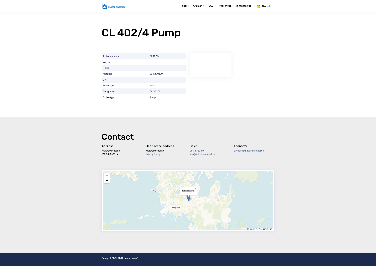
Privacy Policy (153, 154)
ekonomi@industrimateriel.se (249, 150)
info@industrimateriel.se (202, 154)
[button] (188, 198)
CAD (210, 5)
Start (185, 5)
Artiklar (197, 5)
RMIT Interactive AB (128, 258)
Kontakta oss (243, 5)
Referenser (224, 5)
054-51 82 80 (197, 150)
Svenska (267, 6)
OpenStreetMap (256, 228)
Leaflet (244, 228)
